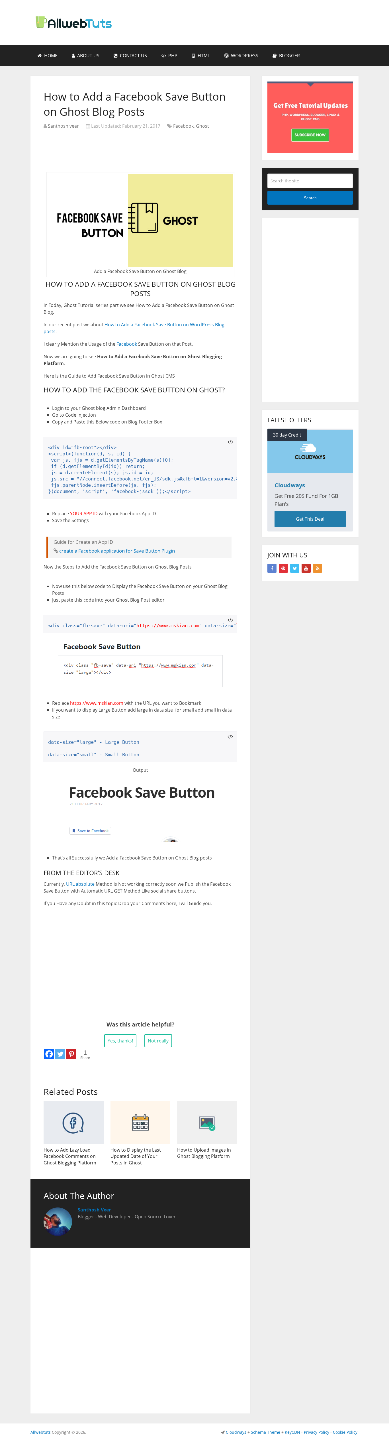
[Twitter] (60, 1054)
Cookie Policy (345, 1432)
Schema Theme (265, 1432)
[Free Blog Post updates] (310, 151)
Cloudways (236, 1432)
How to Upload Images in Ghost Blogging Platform (204, 1153)
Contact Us (133, 55)
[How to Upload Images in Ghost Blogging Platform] (207, 1122)
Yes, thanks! (120, 1041)
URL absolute (80, 884)
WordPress (244, 55)
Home (50, 55)
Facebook (183, 126)
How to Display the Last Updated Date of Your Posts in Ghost (135, 1156)
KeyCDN (292, 1432)
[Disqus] (140, 1327)
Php (172, 55)
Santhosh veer (63, 126)
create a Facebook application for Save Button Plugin (117, 550)
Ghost (202, 126)
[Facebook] (49, 1054)
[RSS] (317, 568)
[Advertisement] (140, 148)
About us (87, 55)
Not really (158, 1041)
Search (310, 197)
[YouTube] (306, 568)
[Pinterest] (71, 1054)
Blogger (289, 55)
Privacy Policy (316, 1432)
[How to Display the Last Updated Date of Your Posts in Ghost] (140, 1122)
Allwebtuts (40, 1432)
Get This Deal (310, 519)
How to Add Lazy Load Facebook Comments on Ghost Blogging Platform (70, 1156)
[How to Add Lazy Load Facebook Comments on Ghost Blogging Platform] (74, 1122)
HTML (203, 55)
